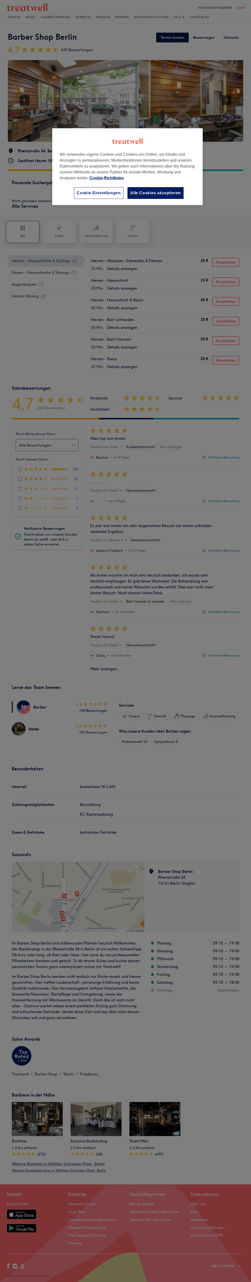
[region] (127, 166)
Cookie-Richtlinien (106, 178)
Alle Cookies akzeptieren (155, 193)
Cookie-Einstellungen (99, 193)
